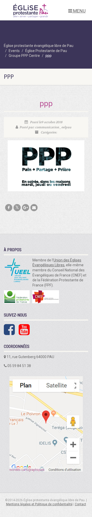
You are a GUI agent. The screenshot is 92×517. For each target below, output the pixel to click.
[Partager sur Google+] (25, 207)
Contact (80, 504)
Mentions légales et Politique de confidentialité (39, 504)
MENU (79, 11)
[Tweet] (17, 207)
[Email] (34, 207)
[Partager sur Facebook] (8, 207)
